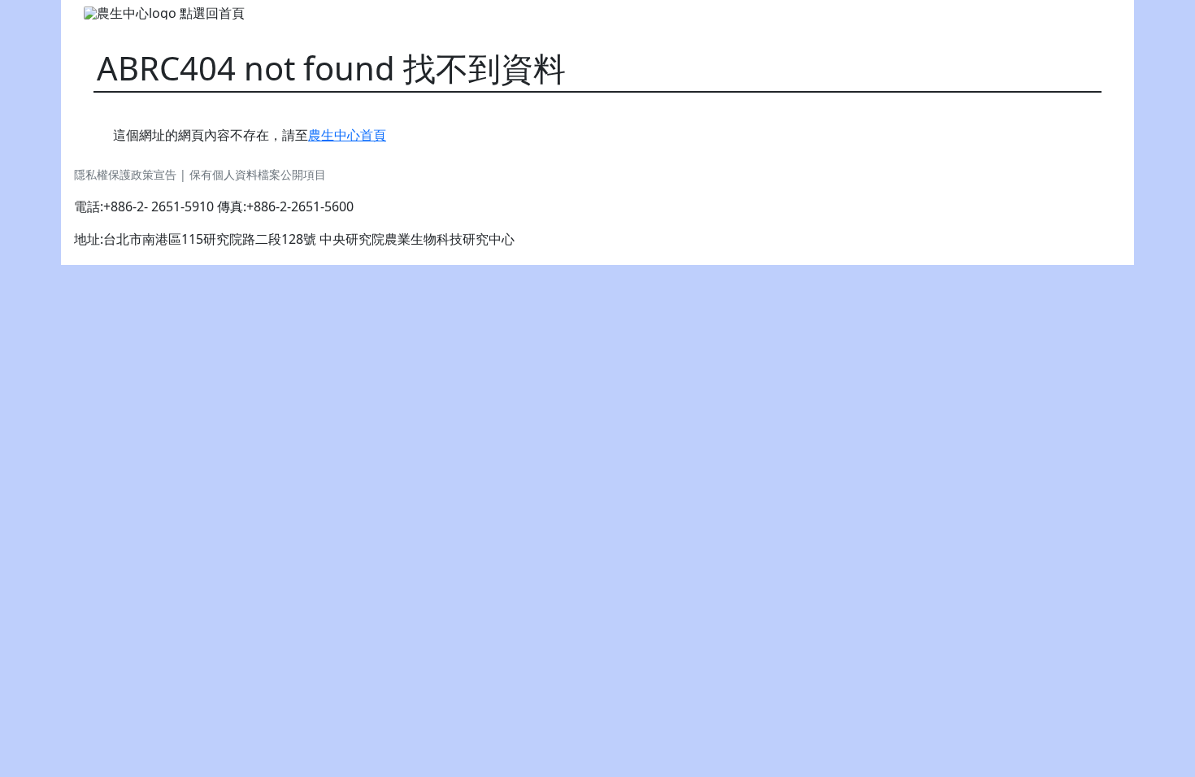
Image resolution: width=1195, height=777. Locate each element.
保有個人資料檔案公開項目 (257, 174)
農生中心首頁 (347, 135)
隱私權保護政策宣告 (127, 174)
